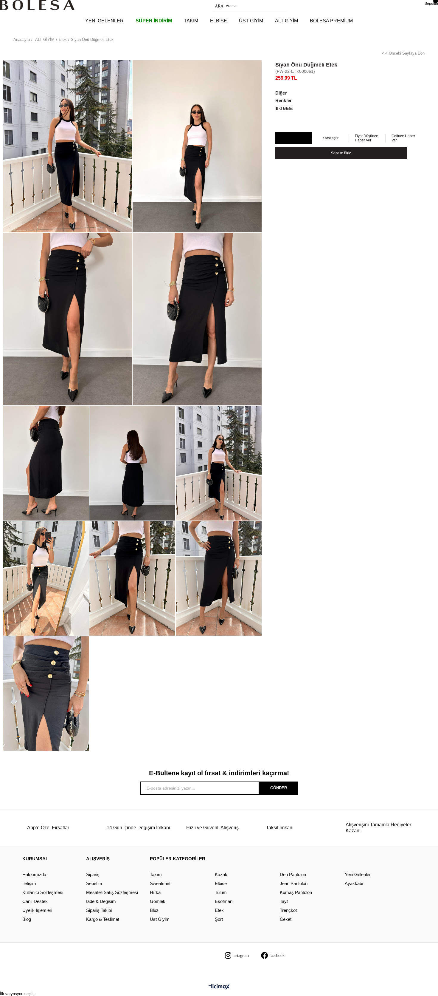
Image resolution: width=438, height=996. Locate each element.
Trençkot (288, 910)
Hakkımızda (34, 874)
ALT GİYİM (286, 20)
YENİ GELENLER (104, 20)
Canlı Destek (35, 901)
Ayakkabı (354, 883)
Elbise (221, 883)
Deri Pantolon (293, 874)
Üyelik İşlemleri (37, 910)
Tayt (284, 901)
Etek (219, 910)
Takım (156, 874)
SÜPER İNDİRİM (154, 20)
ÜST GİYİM (251, 20)
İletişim (29, 883)
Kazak (221, 874)
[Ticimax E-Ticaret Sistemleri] (219, 987)
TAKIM (191, 20)
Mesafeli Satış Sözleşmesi (112, 892)
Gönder (278, 788)
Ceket (285, 919)
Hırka (155, 892)
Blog (26, 919)
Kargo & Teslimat (102, 919)
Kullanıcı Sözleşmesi (42, 892)
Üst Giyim (160, 919)
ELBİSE (218, 20)
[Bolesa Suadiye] (37, 5)
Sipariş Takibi (99, 910)
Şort (219, 919)
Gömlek (157, 901)
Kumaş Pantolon (296, 892)
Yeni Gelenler (358, 874)
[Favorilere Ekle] (293, 138)
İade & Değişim (101, 901)
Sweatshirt (160, 883)
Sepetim (94, 883)
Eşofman (223, 901)
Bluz (154, 910)
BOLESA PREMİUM (331, 20)
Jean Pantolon (293, 883)
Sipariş (93, 874)
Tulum (221, 892)
